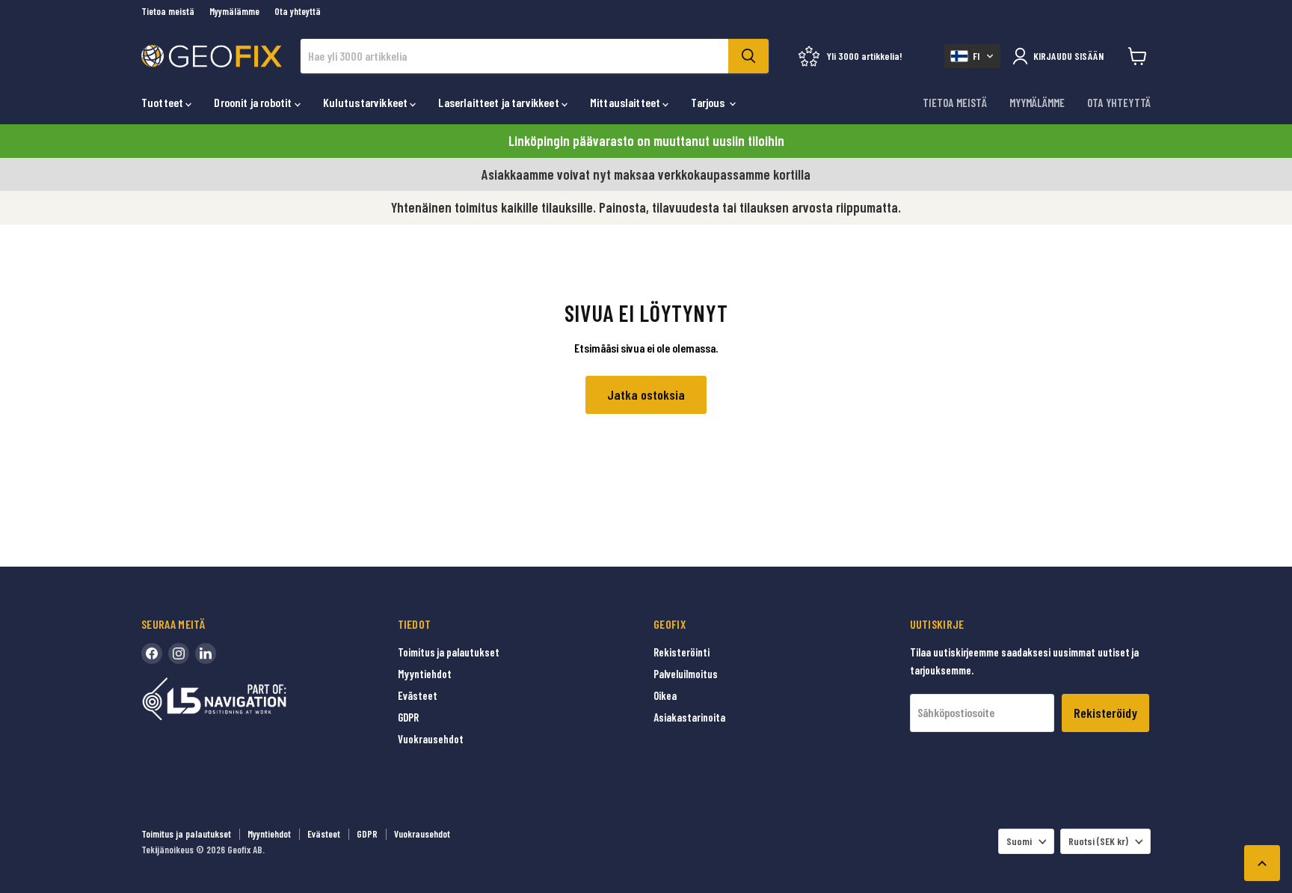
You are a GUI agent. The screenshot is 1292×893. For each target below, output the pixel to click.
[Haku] (748, 56)
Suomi (1019, 841)
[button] (972, 56)
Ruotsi (1098, 841)
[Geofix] (246, 722)
